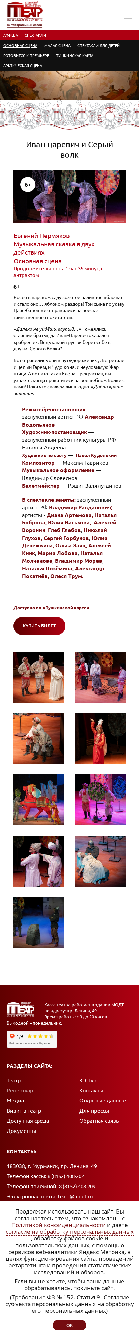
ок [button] (69, 1325)
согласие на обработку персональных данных (70, 1231)
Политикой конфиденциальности (59, 1225)
